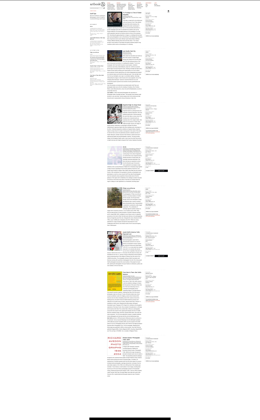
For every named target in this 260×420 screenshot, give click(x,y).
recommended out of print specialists (153, 132)
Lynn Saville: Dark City (129, 51)
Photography (111, 4)
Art (107, 4)
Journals (118, 9)
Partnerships (139, 7)
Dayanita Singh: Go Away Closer (96, 66)
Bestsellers (124, 4)
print (168, 12)
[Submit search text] (104, 8)
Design (113, 5)
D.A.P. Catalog (123, 5)
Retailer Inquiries (131, 7)
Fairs (146, 6)
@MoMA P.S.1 (139, 5)
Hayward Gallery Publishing (151, 105)
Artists (118, 6)
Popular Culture (110, 9)
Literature (109, 7)
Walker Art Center (149, 273)
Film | (108, 6)
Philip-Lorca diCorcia (94, 52)
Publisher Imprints (131, 5)
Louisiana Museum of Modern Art (152, 233)
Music (110, 6)
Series (121, 9)
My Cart (155, 4)
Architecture (109, 5)
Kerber (147, 189)
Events (147, 5)
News (147, 4)
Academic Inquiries (131, 9)
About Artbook (139, 4)
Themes (121, 7)
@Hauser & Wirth (140, 6)
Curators (118, 7)
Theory (112, 7)
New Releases (119, 4)
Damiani (147, 52)
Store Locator (130, 6)
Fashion (113, 6)
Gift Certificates (157, 5)
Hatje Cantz (148, 13)
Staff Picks (119, 5)
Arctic (91, 26)
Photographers (122, 6)
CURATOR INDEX (93, 10)
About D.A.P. (130, 4)
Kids (114, 9)
